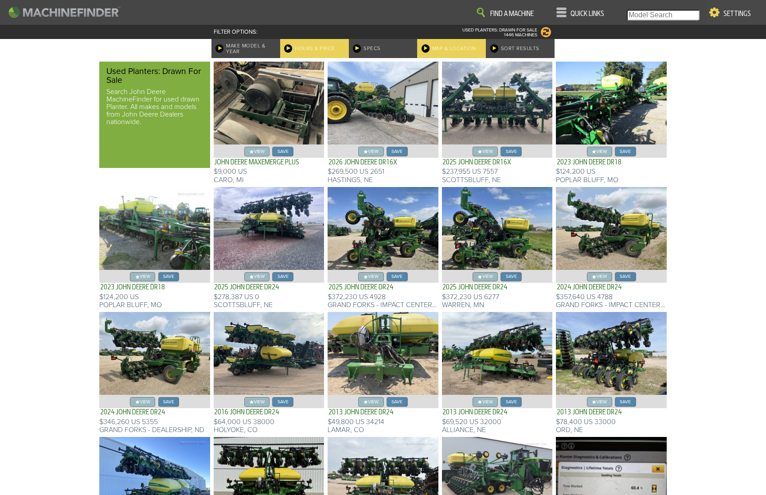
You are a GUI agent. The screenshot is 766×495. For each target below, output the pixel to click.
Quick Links (587, 13)
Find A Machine (512, 13)
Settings (737, 13)
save (283, 151)
